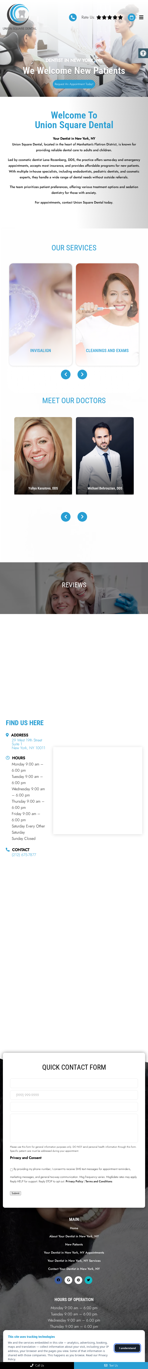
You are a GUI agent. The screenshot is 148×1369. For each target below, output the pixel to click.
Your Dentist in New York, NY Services (74, 1260)
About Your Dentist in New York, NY (74, 1236)
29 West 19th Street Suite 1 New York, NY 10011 (28, 744)
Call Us (39, 1365)
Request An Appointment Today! (74, 84)
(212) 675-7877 (73, 17)
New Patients (74, 1244)
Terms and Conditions (98, 1181)
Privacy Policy (74, 1181)
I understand (127, 1348)
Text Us (113, 1365)
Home (74, 1228)
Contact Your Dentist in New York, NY (74, 1269)
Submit (15, 1193)
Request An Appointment (131, 17)
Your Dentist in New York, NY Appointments (74, 1252)
